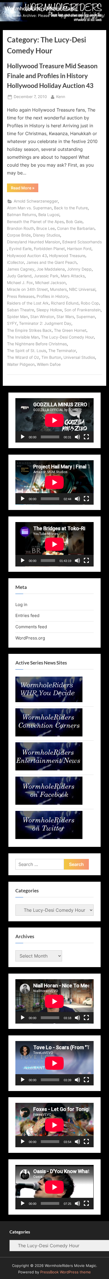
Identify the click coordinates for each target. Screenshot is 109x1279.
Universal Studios (79, 357)
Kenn (60, 96)
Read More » (24, 188)
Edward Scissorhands (82, 242)
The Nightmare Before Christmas (37, 344)
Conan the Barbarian (75, 228)
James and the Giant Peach (51, 262)
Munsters (58, 289)
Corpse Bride (19, 235)
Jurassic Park (46, 276)
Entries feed (27, 615)
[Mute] (77, 437)
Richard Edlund (65, 303)
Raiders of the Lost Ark (28, 303)
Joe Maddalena (51, 269)
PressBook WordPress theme (65, 1272)
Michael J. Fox (20, 282)
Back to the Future (71, 208)
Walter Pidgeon (21, 364)
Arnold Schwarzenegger (36, 201)
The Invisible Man (23, 337)
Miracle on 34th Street (27, 289)
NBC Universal (82, 289)
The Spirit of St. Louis (26, 350)
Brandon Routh (20, 228)
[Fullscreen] (86, 437)
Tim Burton (51, 357)
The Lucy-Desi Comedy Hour (67, 337)
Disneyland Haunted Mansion (33, 242)
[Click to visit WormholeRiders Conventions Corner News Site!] (48, 735)
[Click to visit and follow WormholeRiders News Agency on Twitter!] (48, 837)
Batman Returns (21, 214)
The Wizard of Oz (23, 357)
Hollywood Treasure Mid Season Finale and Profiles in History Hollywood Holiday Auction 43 (52, 75)
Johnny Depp (79, 269)
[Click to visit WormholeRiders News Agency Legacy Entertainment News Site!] (48, 769)
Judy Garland (19, 276)
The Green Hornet (70, 330)
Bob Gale (74, 221)
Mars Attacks (73, 276)
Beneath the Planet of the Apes (35, 221)
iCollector (15, 262)
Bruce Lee (45, 228)
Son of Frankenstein (82, 310)
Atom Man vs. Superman (29, 208)
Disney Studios (46, 235)
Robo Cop (90, 303)
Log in (21, 604)
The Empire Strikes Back (29, 330)
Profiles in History (52, 296)
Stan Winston (42, 316)
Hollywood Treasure (67, 255)
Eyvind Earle (20, 248)
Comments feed (31, 626)
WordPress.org (30, 638)
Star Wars (65, 316)
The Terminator (62, 350)
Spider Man (17, 316)
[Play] (22, 437)
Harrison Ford (79, 248)
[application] (54, 420)
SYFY (12, 323)
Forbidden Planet (49, 248)
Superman (85, 316)
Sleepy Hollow (49, 310)
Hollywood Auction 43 (27, 255)
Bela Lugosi (48, 214)
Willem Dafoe (49, 364)
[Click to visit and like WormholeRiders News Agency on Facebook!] (48, 803)
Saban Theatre (20, 310)
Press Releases (20, 296)
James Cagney (20, 269)
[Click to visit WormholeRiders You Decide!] (48, 700)
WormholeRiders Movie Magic (40, 8)
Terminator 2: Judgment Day (45, 323)
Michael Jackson (50, 282)
